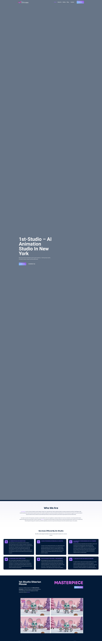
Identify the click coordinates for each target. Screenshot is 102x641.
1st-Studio (23, 511)
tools (42, 519)
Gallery (64, 2)
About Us (59, 2)
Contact (72, 2)
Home (55, 2)
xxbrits (28, 592)
